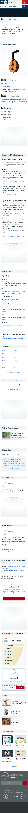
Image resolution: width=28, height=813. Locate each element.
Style (3, 454)
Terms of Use (19, 792)
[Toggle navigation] (2, 2)
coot (15, 357)
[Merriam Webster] (14, 671)
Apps (19, 788)
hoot (15, 364)
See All (13, 766)
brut (3, 354)
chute (4, 357)
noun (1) (15, 19)
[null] (17, 678)
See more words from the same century (14, 338)
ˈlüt (3, 23)
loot (15, 367)
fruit (3, 364)
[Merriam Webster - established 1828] (5, 2)
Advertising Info (9, 790)
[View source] (4, 183)
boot (3, 350)
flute (15, 360)
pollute (19, 293)
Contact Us (19, 790)
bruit (15, 350)
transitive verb (5, 86)
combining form (8, 111)
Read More (6, 166)
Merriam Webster (5, 776)
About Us (13, 788)
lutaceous (5, 385)
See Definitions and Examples (13, 681)
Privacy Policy (9, 792)
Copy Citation (15, 468)
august (13, 678)
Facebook (5, 796)
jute (3, 367)
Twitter (11, 796)
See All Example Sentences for (13, 236)
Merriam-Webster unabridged (14, 598)
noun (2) (15, 96)
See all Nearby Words (13, 389)
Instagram (22, 796)
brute (15, 354)
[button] (14, 6)
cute (3, 360)
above (4, 311)
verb (14, 80)
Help (7, 788)
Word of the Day (14, 675)
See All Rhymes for (13, 372)
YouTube (16, 796)
